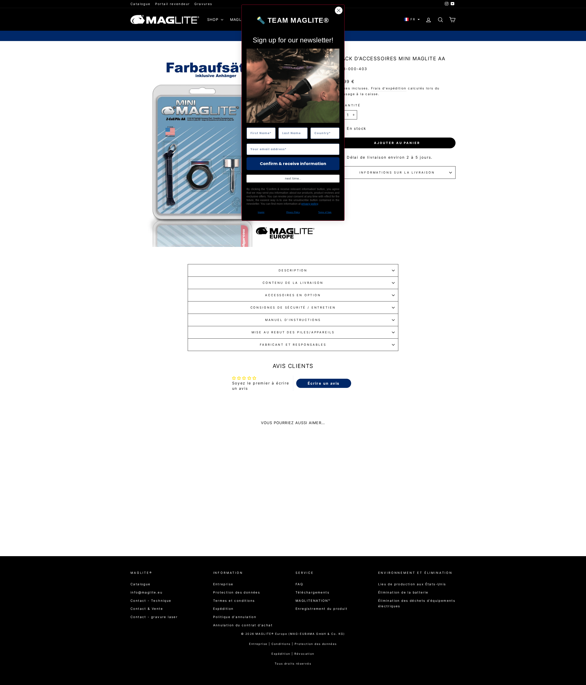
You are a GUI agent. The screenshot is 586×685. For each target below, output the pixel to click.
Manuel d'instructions (293, 320)
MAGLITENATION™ (313, 600)
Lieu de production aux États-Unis (412, 584)
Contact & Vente (146, 608)
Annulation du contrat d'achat (243, 625)
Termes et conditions (234, 600)
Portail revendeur (172, 4)
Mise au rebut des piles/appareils (293, 332)
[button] (412, 19)
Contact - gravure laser (154, 617)
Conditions (283, 644)
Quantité (350, 105)
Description (293, 270)
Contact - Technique (150, 600)
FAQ (299, 584)
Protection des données (236, 592)
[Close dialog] (339, 10)
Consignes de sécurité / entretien (293, 307)
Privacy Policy (293, 212)
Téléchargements (312, 592)
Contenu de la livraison (293, 282)
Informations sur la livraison (397, 172)
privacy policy (309, 203)
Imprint (261, 212)
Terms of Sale (324, 212)
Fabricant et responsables (293, 344)
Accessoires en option (293, 295)
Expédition (223, 608)
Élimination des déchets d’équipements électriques (417, 603)
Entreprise (223, 584)
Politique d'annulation (235, 617)
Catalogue (140, 4)
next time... (293, 178)
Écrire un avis (324, 383)
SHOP (213, 19)
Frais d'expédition (389, 88)
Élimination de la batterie (403, 592)
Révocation (304, 653)
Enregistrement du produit (321, 608)
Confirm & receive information (293, 163)
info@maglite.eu (146, 592)
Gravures (203, 4)
